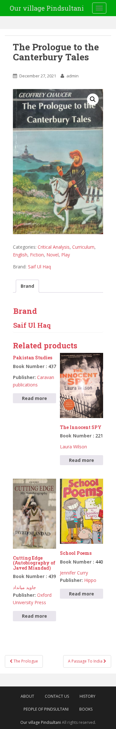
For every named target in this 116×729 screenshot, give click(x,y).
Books (85, 709)
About (27, 696)
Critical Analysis (54, 247)
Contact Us (57, 696)
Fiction (37, 255)
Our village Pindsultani (47, 8)
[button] (93, 99)
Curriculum (83, 247)
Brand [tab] (27, 286)
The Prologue (25, 661)
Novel (52, 255)
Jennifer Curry (74, 573)
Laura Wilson (73, 447)
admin (72, 76)
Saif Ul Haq (39, 267)
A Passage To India (85, 661)
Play (65, 255)
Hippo (90, 580)
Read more (34, 398)
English (20, 255)
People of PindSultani (46, 709)
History (87, 696)
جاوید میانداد (24, 587)
